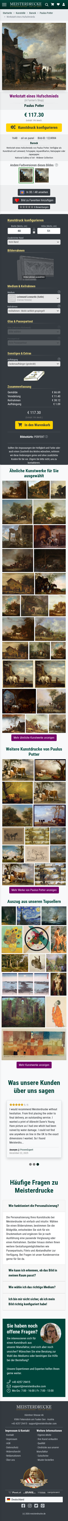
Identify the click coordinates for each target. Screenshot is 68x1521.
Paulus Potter (46, 13)
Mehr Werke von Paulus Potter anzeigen (34, 890)
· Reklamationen (13, 1455)
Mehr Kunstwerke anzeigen (34, 1065)
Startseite (7, 13)
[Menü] (4, 4)
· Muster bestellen (45, 1459)
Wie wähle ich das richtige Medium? (32, 1287)
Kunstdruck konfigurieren (37, 127)
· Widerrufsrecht (12, 1451)
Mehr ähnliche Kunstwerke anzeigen (34, 737)
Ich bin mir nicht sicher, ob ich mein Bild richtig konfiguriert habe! (32, 1301)
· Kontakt (9, 1435)
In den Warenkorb (36, 425)
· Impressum (11, 1439)
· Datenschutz (11, 1447)
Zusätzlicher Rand (15, 238)
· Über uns (10, 1459)
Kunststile (20, 13)
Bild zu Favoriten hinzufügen (36, 200)
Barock (32, 13)
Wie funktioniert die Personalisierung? (34, 1206)
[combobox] (34, 242)
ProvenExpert (26, 1149)
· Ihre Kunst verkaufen (47, 1439)
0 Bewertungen (41, 207)
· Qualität (41, 1443)
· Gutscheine (42, 1455)
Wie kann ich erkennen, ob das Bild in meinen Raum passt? (33, 1272)
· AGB (7, 1443)
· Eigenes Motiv (44, 1435)
